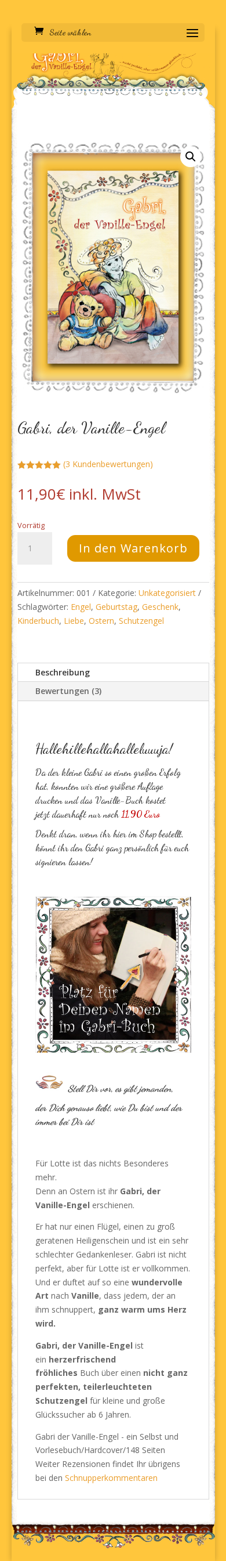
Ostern (101, 620)
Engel (81, 606)
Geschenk (160, 606)
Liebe (74, 620)
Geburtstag (116, 606)
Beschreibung (62, 672)
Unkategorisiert (167, 592)
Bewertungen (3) (68, 690)
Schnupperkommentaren (111, 1477)
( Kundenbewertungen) (108, 463)
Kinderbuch (38, 620)
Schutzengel (141, 620)
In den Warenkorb (133, 548)
